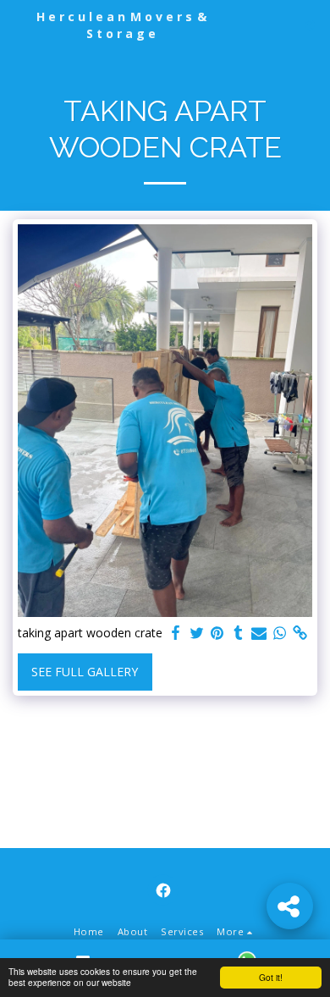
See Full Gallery (84, 672)
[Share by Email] (259, 633)
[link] (300, 633)
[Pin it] (217, 633)
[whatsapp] (280, 633)
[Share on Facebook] (176, 633)
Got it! (271, 977)
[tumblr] (238, 633)
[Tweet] (197, 633)
